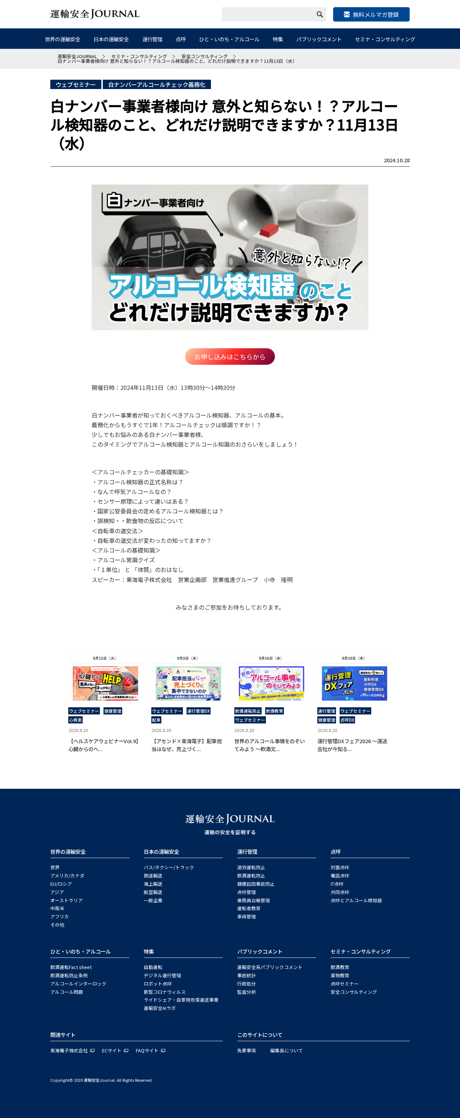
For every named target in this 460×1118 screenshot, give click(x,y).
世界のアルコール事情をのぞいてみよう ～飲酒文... (269, 745)
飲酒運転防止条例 (69, 975)
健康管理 (112, 711)
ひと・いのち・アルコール (229, 39)
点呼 (181, 39)
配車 (156, 720)
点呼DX (347, 720)
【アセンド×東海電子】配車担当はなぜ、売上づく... (186, 745)
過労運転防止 (251, 867)
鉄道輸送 (153, 875)
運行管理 (152, 39)
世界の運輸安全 (62, 39)
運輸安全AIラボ (160, 1008)
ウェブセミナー (76, 84)
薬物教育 (340, 975)
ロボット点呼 (158, 983)
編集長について (286, 1050)
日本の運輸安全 (111, 39)
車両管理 (246, 916)
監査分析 (246, 991)
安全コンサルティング (354, 991)
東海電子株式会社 (69, 1050)
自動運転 (153, 967)
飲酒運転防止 (248, 711)
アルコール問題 (66, 991)
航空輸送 (153, 892)
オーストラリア (66, 900)
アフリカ (59, 916)
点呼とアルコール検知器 (356, 900)
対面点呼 (340, 867)
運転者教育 (249, 908)
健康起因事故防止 (256, 883)
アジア (57, 892)
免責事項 (246, 1050)
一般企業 (153, 900)
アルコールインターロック (78, 983)
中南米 (57, 908)
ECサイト (111, 1050)
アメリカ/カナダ (67, 875)
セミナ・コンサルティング (385, 39)
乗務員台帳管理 (253, 900)
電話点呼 (340, 875)
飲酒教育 (274, 711)
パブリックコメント (319, 39)
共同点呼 (340, 892)
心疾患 (75, 720)
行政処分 (246, 983)
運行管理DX (198, 711)
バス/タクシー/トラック (169, 867)
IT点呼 (337, 883)
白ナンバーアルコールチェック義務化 (157, 84)
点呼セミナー (345, 983)
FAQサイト (147, 1050)
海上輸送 (153, 883)
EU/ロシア (61, 883)
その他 (57, 924)
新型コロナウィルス (165, 991)
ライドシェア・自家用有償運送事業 (181, 999)
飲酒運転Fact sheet (71, 967)
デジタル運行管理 (162, 975)
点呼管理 (246, 892)
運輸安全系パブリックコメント (270, 967)
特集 (278, 39)
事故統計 (246, 975)
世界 (55, 867)
